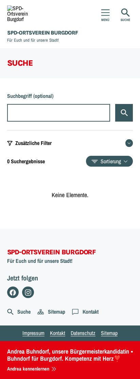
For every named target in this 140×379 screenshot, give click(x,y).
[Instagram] (28, 292)
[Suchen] (124, 113)
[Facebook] (13, 292)
